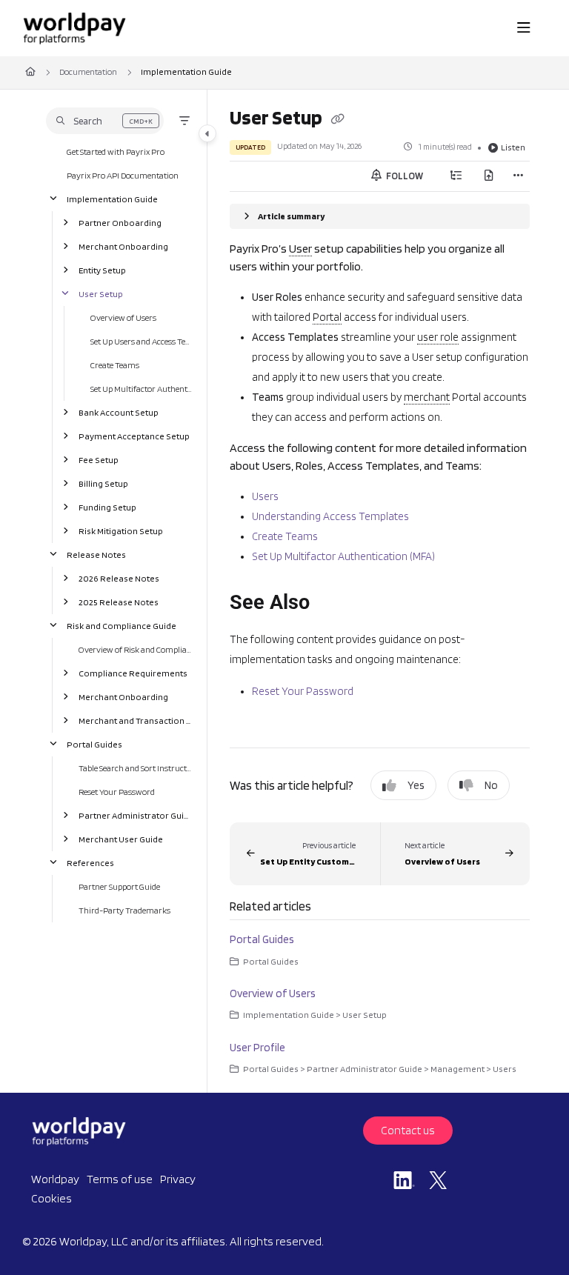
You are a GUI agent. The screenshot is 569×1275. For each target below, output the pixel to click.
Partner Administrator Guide (136, 814)
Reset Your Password (117, 790)
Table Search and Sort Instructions (136, 767)
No (491, 785)
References (90, 862)
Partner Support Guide (119, 885)
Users (265, 496)
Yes (416, 785)
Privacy (178, 1179)
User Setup (101, 293)
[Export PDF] (489, 176)
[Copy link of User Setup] (337, 120)
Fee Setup (99, 459)
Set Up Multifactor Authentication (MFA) (141, 387)
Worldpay (55, 1179)
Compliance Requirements (133, 672)
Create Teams (114, 364)
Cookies (51, 1198)
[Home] (74, 28)
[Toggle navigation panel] (207, 133)
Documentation (88, 71)
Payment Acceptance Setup (134, 435)
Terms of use (120, 1179)
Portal (327, 317)
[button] (105, 120)
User (300, 249)
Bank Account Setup (119, 411)
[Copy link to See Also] (333, 604)
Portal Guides (94, 743)
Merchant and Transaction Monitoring (136, 719)
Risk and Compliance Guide (121, 624)
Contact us (408, 1130)
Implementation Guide (186, 71)
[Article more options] (518, 176)
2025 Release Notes (119, 601)
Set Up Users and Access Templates (141, 340)
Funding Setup (107, 506)
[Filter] (184, 121)
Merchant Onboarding (123, 245)
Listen (513, 147)
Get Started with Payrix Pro (115, 150)
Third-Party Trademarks (124, 909)
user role (438, 337)
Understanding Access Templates (330, 516)
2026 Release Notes (119, 577)
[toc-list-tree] (456, 176)
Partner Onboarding (120, 221)
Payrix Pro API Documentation (123, 174)
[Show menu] (524, 28)
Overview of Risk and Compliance (136, 648)
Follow (404, 176)
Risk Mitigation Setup (121, 530)
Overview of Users (123, 316)
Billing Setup (103, 482)
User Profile (257, 1047)
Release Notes (96, 553)
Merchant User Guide (121, 838)
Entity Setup (102, 269)
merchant (427, 397)
